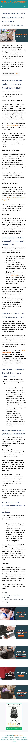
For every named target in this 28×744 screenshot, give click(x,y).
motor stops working (13, 125)
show (17, 73)
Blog (5, 593)
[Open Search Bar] (2, 6)
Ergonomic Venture (18, 735)
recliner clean (14, 275)
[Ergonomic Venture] (13, 2)
